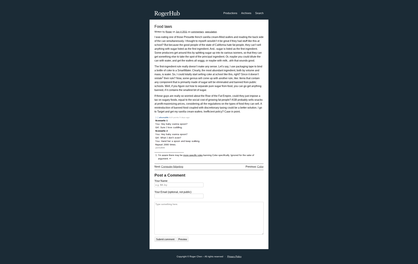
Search (259, 13)
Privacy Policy (234, 256)
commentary (197, 31)
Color (260, 166)
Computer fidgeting (172, 166)
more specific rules (193, 155)
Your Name (161, 180)
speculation (211, 31)
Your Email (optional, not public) (172, 192)
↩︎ (170, 158)
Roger (169, 31)
